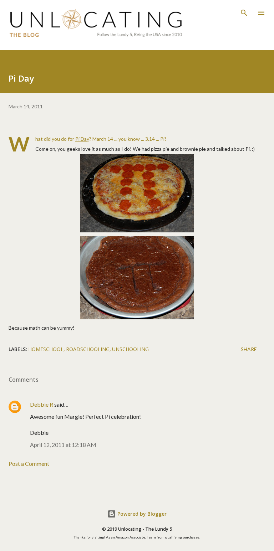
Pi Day (82, 139)
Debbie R (41, 404)
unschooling (130, 349)
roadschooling (88, 349)
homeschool (46, 349)
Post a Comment (29, 463)
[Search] (244, 13)
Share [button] (249, 349)
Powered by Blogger (141, 513)
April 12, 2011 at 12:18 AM (63, 444)
